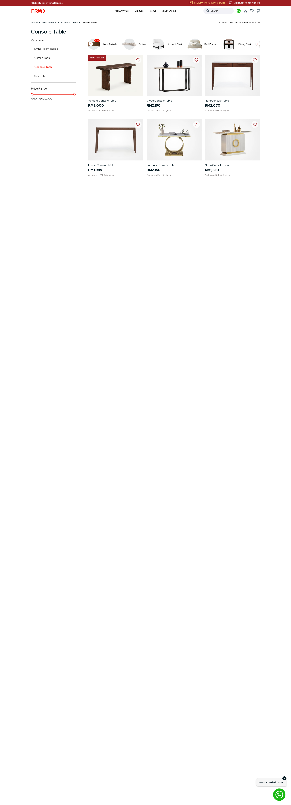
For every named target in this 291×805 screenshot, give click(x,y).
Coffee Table (42, 58)
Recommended (247, 22)
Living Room (47, 22)
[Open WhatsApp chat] (279, 794)
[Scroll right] (257, 44)
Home (34, 22)
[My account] (245, 11)
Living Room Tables (67, 22)
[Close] (284, 778)
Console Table (43, 67)
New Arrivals (97, 57)
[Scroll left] (90, 44)
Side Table (40, 76)
